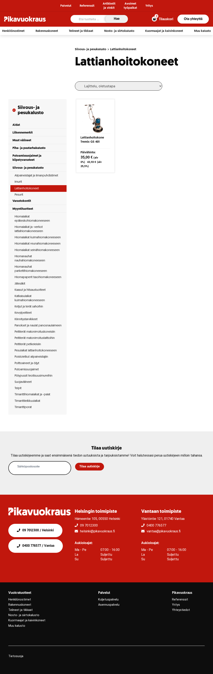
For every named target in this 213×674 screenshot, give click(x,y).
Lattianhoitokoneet (123, 49)
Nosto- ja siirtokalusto (23, 615)
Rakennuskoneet (19, 605)
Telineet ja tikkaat (20, 610)
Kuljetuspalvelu (108, 599)
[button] (13, 31)
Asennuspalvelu (108, 605)
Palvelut (65, 5)
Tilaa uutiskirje (89, 466)
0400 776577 (156, 525)
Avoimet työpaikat (130, 6)
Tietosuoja (15, 656)
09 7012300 (89, 525)
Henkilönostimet (19, 599)
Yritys (149, 5)
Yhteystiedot (181, 610)
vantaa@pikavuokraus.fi (164, 531)
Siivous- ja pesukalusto (90, 49)
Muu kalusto (16, 626)
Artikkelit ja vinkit (109, 6)
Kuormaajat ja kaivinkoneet (26, 620)
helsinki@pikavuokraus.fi (97, 531)
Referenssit (87, 5)
